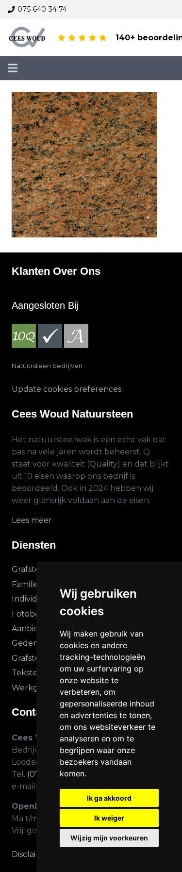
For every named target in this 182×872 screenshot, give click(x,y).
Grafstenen (33, 569)
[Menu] (12, 68)
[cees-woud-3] (27, 38)
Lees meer (32, 520)
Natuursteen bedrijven (47, 365)
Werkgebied (36, 687)
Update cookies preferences (66, 389)
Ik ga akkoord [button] (109, 798)
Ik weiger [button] (109, 818)
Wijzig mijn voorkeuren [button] (109, 838)
